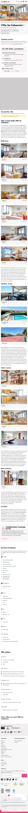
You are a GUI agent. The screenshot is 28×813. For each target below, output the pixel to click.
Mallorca (16, 742)
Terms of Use (3, 762)
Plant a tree (3, 750)
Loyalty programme (5, 755)
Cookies (2, 765)
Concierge (3, 746)
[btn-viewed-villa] (20, 1)
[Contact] (16, 1)
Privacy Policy (4, 763)
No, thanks (15, 810)
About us (3, 740)
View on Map (13, 27)
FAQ (2, 743)
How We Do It (4, 538)
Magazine (3, 752)
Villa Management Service (6, 749)
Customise (6, 810)
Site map (3, 745)
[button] (14, 122)
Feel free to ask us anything (6, 44)
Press (2, 753)
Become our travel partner (6, 756)
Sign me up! (24, 775)
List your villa (3, 748)
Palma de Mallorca (6, 27)
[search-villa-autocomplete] (18, 1)
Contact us (3, 742)
